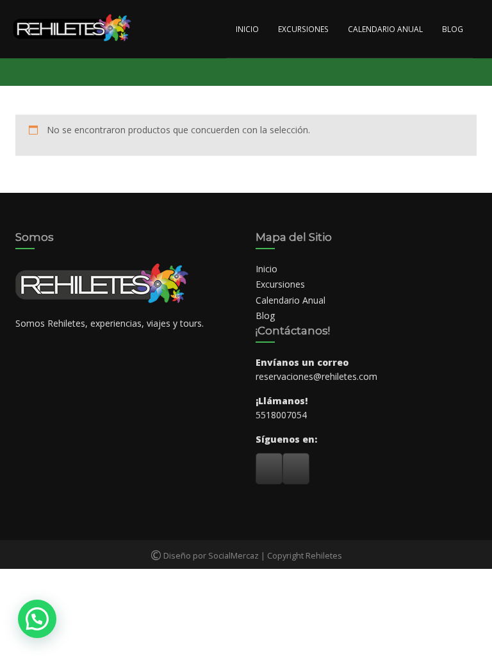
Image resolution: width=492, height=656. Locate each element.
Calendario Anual (385, 29)
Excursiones (303, 29)
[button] (37, 619)
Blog (452, 29)
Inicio (247, 29)
